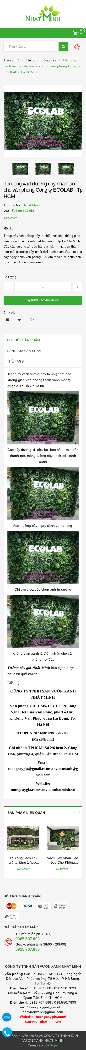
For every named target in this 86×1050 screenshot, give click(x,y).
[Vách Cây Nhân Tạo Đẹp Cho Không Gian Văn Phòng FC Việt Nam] (63, 837)
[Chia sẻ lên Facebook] (8, 320)
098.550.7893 (65, 988)
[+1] (32, 320)
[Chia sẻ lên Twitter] (20, 320)
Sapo (54, 1045)
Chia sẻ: (9, 312)
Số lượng (10, 277)
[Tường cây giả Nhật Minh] (43, 14)
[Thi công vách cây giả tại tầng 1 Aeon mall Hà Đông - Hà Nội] (23, 837)
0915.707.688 (28, 949)
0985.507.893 (28, 939)
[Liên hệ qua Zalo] (6, 1017)
